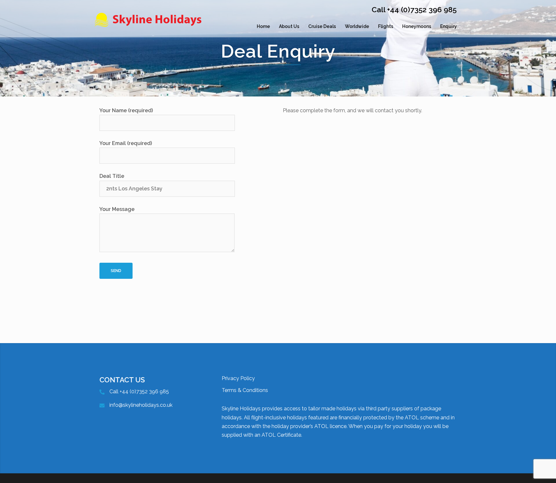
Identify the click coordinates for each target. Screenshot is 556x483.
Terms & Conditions (245, 390)
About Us (289, 26)
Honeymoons (416, 26)
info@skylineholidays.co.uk (140, 405)
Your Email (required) (125, 143)
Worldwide (357, 26)
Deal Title (111, 176)
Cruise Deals (322, 26)
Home (263, 26)
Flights (385, 26)
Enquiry (448, 26)
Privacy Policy (238, 378)
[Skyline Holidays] (151, 26)
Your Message (116, 209)
